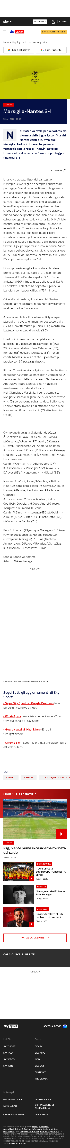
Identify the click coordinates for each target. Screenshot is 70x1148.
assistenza (45, 1131)
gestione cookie (12, 1099)
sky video (9, 1059)
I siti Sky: (7, 1039)
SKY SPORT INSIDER (53, 31)
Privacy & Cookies (23, 1129)
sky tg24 (8, 1053)
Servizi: (38, 1039)
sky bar (39, 1065)
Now (37, 1059)
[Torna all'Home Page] (17, 31)
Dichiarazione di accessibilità (44, 1106)
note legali (10, 1106)
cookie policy (43, 1099)
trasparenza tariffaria (29, 1131)
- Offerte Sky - (12, 742)
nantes (29, 777)
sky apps (40, 1053)
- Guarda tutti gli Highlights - (22, 729)
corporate (41, 1114)
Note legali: (9, 1092)
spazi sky (40, 1072)
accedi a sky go (52, 1026)
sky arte (8, 1065)
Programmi (41, 1078)
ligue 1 (11, 777)
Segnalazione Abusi (17, 1143)
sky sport (9, 1046)
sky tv (38, 1046)
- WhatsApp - (12, 716)
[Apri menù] (4, 31)
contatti (55, 1131)
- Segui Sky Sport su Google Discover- (28, 703)
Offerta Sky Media (13, 1114)
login (63, 21)
